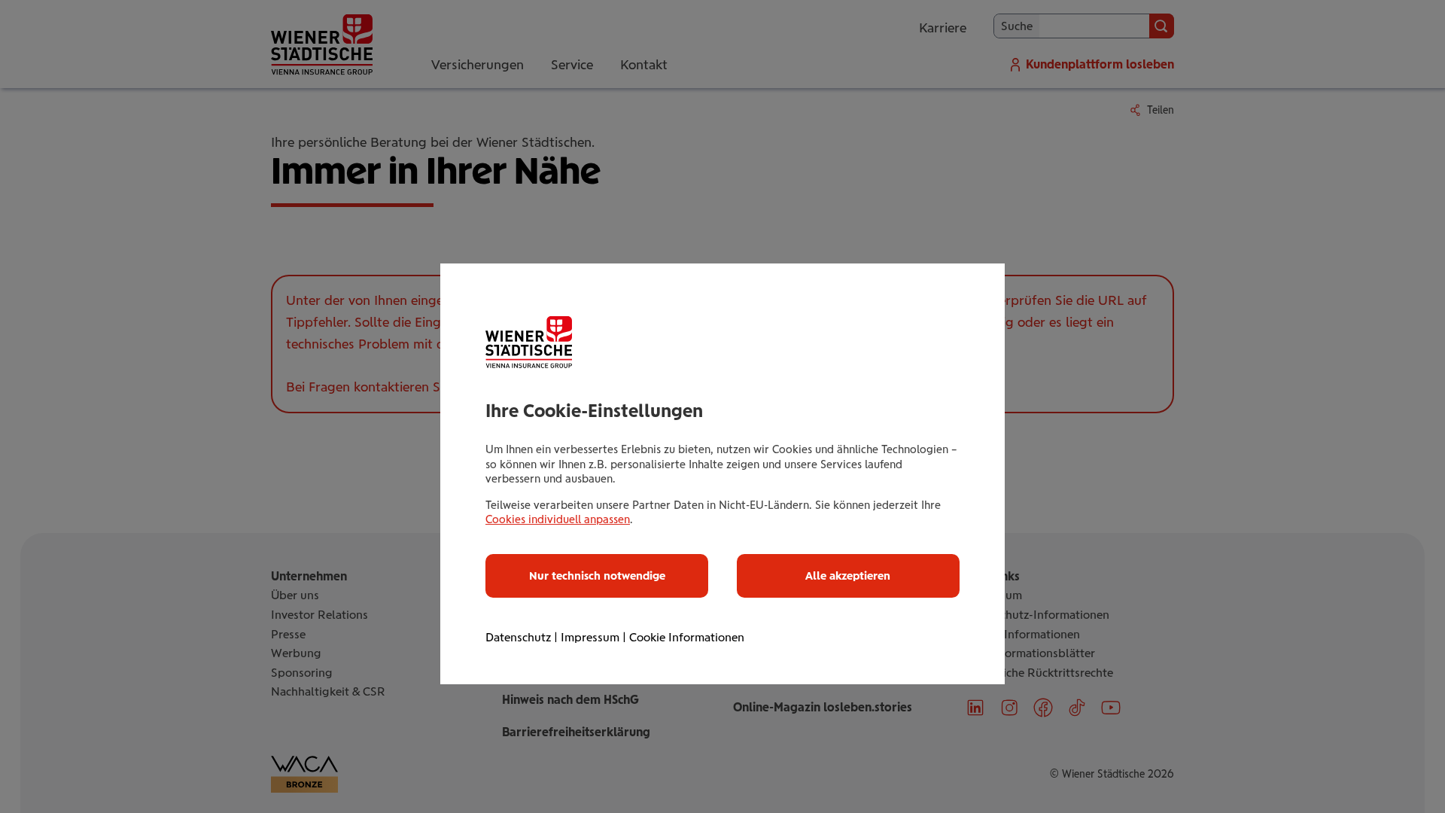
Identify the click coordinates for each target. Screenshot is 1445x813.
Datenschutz (518, 637)
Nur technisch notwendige (597, 576)
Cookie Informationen (686, 637)
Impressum (590, 637)
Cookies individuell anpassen (557, 519)
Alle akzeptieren (847, 576)
